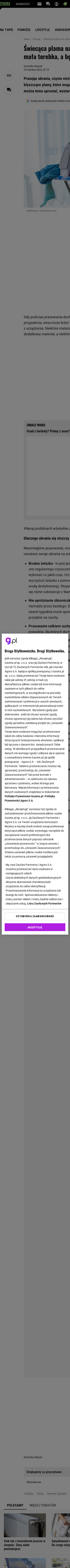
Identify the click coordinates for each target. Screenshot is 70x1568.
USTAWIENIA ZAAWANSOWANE (35, 916)
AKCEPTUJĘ (35, 927)
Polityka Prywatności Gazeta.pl (24, 796)
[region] (35, 784)
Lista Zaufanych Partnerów (44, 903)
